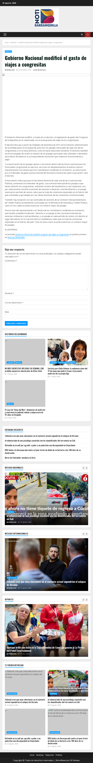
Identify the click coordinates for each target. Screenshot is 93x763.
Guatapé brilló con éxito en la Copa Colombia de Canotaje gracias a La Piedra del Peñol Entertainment (46, 630)
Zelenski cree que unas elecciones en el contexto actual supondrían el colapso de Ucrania (41, 435)
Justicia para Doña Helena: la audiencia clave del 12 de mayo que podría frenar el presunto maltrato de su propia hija (68, 352)
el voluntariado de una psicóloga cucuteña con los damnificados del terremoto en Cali (40, 440)
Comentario (11, 260)
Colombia (10, 362)
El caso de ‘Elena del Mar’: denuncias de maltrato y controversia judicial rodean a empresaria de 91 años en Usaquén (25, 393)
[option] (50, 498)
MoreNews (61, 760)
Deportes (10, 643)
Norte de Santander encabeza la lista (20, 457)
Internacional (63, 362)
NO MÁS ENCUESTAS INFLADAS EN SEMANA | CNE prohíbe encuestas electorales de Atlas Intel (25, 352)
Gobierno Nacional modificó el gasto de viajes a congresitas (42, 234)
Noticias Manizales (16, 237)
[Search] (82, 34)
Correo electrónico (14, 302)
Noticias (8, 51)
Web (7, 312)
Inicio (32, 755)
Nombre (9, 293)
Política (59, 755)
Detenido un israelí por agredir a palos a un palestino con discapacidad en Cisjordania (40, 445)
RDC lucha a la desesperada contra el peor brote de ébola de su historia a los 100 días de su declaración (68, 722)
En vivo (88, 34)
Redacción (11, 70)
